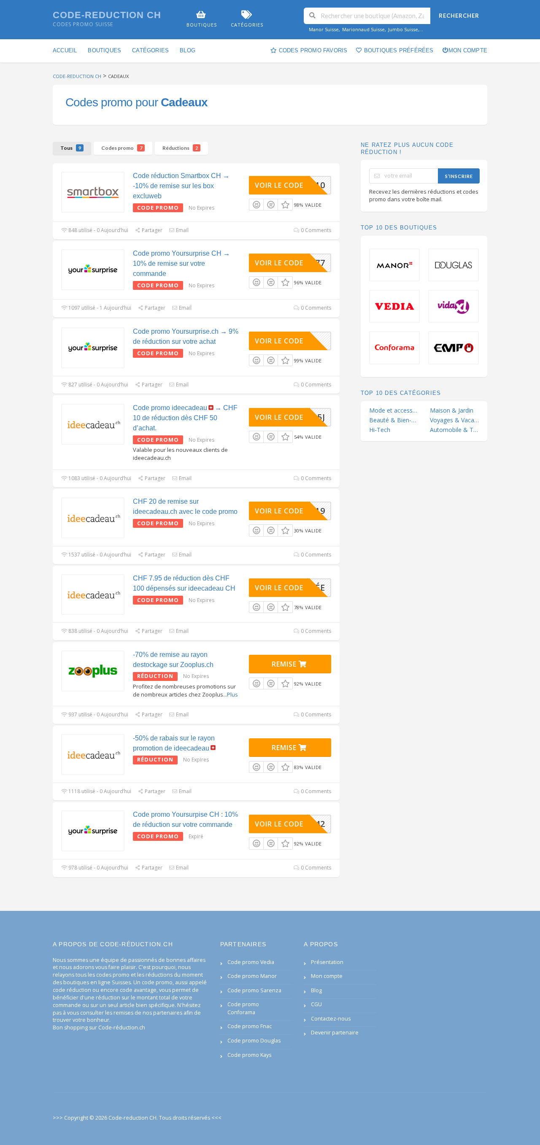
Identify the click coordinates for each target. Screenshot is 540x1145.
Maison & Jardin (451, 410)
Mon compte (467, 50)
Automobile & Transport (454, 430)
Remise (285, 664)
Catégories (150, 50)
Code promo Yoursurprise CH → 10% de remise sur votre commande (181, 263)
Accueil (65, 50)
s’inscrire (459, 176)
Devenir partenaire (335, 1032)
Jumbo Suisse (403, 29)
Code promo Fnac (249, 1026)
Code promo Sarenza (254, 990)
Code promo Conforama (243, 1008)
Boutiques (104, 50)
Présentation (327, 962)
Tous (70, 148)
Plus (232, 694)
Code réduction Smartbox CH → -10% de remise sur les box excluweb (181, 186)
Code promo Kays (249, 1055)
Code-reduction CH (107, 15)
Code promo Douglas (254, 1040)
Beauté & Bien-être (393, 420)
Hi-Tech (379, 430)
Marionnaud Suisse (363, 29)
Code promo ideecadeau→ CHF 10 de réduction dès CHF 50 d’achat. (185, 418)
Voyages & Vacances (454, 420)
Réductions (180, 148)
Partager (151, 230)
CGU (316, 1004)
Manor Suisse (324, 29)
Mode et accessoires (393, 410)
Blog (187, 50)
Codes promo (121, 148)
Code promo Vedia (250, 962)
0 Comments (315, 230)
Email (182, 230)
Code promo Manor (252, 976)
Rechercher (459, 15)
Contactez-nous (331, 1018)
